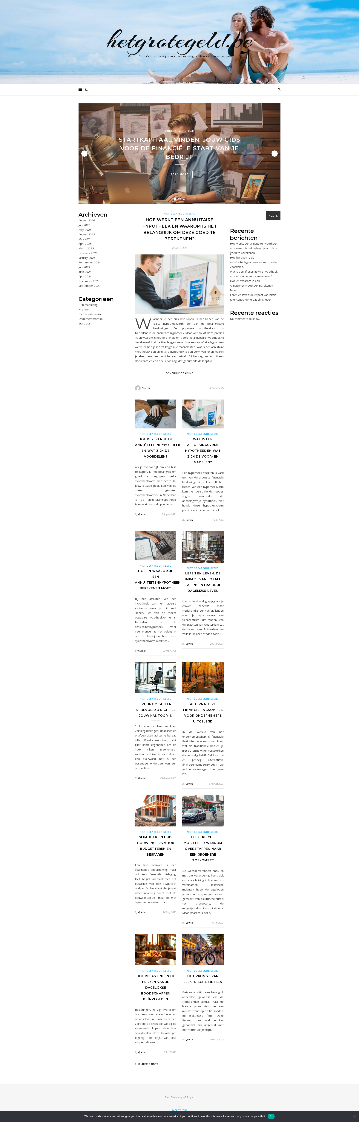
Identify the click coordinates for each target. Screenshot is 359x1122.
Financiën (84, 309)
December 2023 (89, 281)
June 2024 (85, 271)
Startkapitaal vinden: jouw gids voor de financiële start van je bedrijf (179, 148)
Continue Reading (179, 373)
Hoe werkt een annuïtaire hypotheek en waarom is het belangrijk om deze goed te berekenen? (253, 248)
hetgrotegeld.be (180, 40)
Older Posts (148, 1064)
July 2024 (84, 267)
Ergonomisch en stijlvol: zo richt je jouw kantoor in (156, 709)
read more (179, 174)
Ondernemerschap (179, 131)
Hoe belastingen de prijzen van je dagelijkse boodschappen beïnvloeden (155, 987)
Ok (271, 1116)
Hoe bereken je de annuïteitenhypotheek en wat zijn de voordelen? (253, 262)
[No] (354, 1116)
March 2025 (86, 248)
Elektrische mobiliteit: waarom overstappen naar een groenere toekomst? (203, 848)
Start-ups (85, 323)
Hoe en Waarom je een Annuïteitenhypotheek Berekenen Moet (251, 285)
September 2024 (90, 262)
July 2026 (84, 225)
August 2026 (87, 220)
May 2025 (85, 239)
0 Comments (216, 388)
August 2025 (87, 234)
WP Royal (188, 1097)
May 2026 (85, 229)
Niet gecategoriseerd (92, 314)
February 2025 (88, 253)
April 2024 (85, 276)
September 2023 (90, 286)
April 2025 (85, 243)
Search (273, 216)
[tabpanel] (179, 153)
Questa (146, 388)
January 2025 (87, 257)
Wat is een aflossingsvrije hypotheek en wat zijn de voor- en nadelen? (203, 450)
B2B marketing (88, 305)
